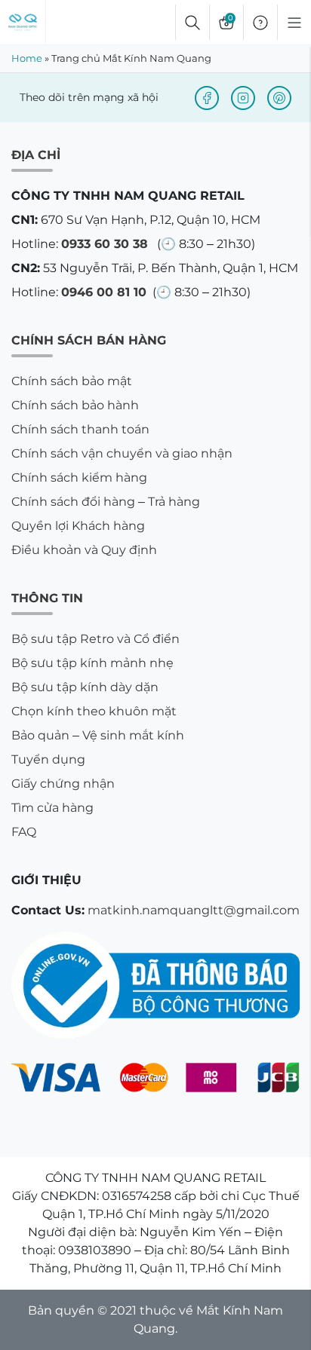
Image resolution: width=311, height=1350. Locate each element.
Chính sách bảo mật (71, 381)
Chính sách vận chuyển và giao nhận (121, 453)
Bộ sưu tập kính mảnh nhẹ (92, 663)
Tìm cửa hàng (52, 808)
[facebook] (207, 98)
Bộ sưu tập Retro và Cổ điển (95, 639)
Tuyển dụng (48, 759)
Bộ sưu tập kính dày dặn (85, 687)
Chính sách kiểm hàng (79, 477)
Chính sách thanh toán (80, 429)
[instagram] (243, 98)
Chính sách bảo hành (75, 405)
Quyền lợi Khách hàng (78, 526)
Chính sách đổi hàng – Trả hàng (105, 501)
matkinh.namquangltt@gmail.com (194, 910)
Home (26, 58)
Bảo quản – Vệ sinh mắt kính (97, 735)
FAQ (23, 832)
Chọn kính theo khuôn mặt (94, 711)
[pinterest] (279, 98)
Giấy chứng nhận (63, 783)
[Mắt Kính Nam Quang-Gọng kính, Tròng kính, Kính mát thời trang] (23, 23)
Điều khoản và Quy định (84, 550)
